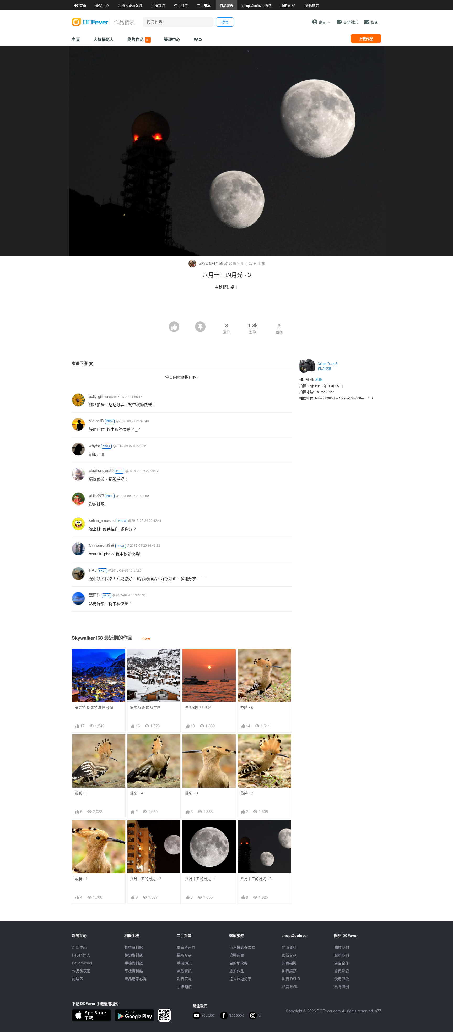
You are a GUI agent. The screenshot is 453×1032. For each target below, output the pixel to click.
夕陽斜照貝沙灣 (198, 707)
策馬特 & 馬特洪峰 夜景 (94, 707)
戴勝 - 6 (246, 707)
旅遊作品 (236, 970)
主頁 (76, 39)
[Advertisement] (226, 307)
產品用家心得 (136, 978)
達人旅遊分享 (240, 978)
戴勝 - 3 (191, 793)
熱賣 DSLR (291, 978)
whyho (94, 445)
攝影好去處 (242, 947)
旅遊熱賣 (236, 955)
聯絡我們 (341, 955)
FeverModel (82, 962)
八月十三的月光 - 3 (256, 878)
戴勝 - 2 (246, 793)
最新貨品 (289, 955)
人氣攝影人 (103, 39)
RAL (92, 570)
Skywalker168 (211, 263)
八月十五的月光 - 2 (145, 878)
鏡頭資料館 (134, 955)
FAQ (197, 39)
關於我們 (341, 947)
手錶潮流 (184, 986)
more (146, 638)
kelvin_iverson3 (102, 520)
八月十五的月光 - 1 (200, 878)
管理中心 (172, 39)
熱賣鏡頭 (289, 970)
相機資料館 (134, 947)
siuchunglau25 (101, 470)
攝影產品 (184, 955)
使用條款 (341, 978)
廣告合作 (341, 962)
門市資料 (289, 947)
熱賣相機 (289, 962)
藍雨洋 (95, 594)
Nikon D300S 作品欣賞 (328, 366)
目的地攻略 (238, 962)
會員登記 (341, 970)
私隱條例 (341, 986)
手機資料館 (134, 962)
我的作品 (138, 39)
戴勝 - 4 (136, 793)
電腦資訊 (184, 970)
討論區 (77, 978)
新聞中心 (79, 947)
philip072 (96, 495)
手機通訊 (184, 962)
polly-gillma (98, 396)
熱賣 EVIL (290, 986)
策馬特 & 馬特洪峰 (145, 707)
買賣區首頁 (186, 947)
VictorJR (96, 420)
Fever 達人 (81, 955)
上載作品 (366, 38)
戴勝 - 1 (81, 878)
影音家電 (184, 978)
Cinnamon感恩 (101, 545)
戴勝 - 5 (81, 793)
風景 (318, 379)
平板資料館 (134, 970)
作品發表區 (81, 970)
